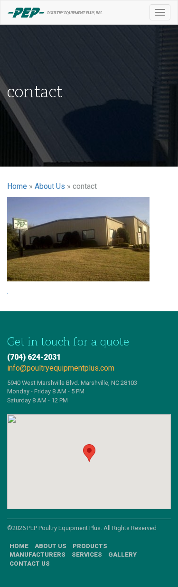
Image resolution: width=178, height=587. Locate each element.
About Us (50, 186)
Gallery (122, 554)
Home (17, 186)
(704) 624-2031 (34, 357)
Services (87, 554)
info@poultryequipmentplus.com (60, 368)
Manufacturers (37, 554)
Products (90, 546)
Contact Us (29, 563)
